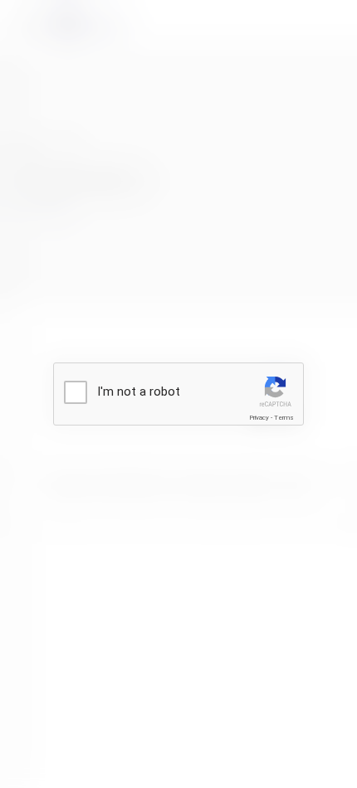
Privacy (259, 417)
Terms (284, 417)
